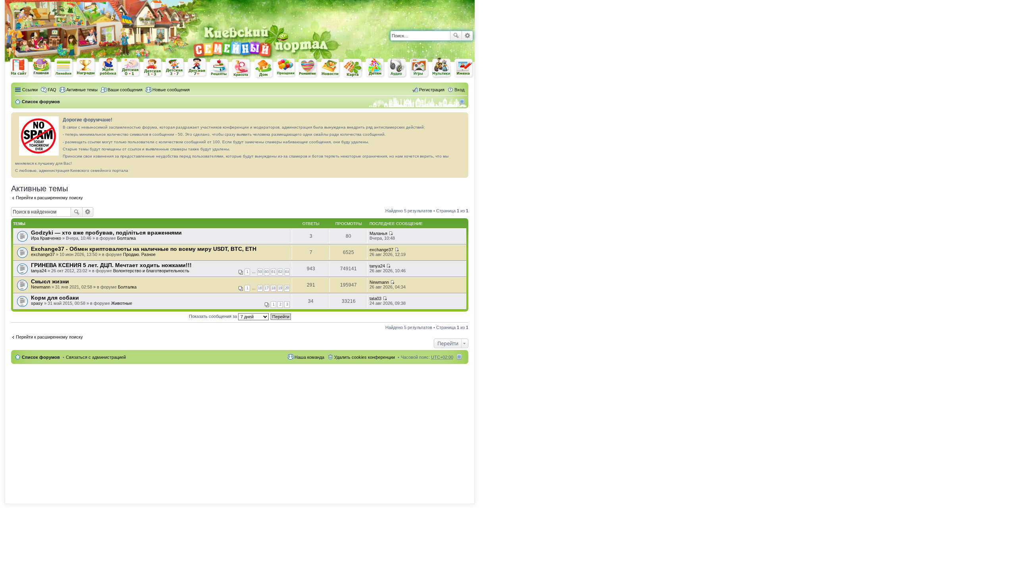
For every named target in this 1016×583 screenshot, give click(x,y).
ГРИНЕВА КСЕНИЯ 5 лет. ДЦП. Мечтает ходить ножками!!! (111, 265)
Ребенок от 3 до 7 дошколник (175, 68)
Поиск (456, 35)
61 (273, 272)
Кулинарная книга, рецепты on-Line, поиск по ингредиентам (219, 68)
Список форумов (41, 357)
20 (287, 288)
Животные (121, 303)
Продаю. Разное (139, 254)
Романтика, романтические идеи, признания (308, 68)
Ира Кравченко (46, 238)
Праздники (286, 68)
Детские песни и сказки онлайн (397, 67)
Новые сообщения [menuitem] (171, 89)
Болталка (126, 238)
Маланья (378, 233)
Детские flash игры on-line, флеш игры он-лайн (419, 67)
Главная (41, 68)
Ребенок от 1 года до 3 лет (152, 68)
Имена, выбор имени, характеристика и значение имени (464, 68)
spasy (37, 303)
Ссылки (30, 89)
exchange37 (43, 254)
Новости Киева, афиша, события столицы (330, 68)
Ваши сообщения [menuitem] (125, 89)
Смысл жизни (50, 281)
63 (287, 272)
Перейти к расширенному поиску (49, 197)
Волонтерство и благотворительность (151, 270)
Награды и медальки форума (86, 67)
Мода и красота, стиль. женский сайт (241, 68)
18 (273, 288)
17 (267, 288)
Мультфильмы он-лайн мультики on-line (441, 68)
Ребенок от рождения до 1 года (130, 67)
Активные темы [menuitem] (82, 89)
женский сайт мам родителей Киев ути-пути (19, 68)
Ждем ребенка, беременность (108, 68)
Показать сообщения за (213, 316)
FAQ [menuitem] (52, 89)
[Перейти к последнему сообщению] (391, 233)
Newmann (40, 287)
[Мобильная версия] (463, 101)
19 (280, 288)
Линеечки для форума (64, 68)
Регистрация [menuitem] (431, 89)
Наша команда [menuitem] (309, 357)
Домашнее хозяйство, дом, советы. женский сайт (264, 68)
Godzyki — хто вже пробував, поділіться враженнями (106, 232)
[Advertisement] (382, 12)
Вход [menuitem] (459, 89)
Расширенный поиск (467, 35)
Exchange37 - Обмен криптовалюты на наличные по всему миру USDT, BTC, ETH (143, 249)
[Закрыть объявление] (462, 118)
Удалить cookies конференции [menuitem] (364, 357)
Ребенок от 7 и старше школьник (197, 68)
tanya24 (38, 270)
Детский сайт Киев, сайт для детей (375, 67)
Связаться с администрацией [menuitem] (96, 357)
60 (267, 272)
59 (260, 272)
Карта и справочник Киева (353, 68)
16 (260, 288)
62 (280, 272)
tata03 (375, 298)
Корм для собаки (55, 297)
